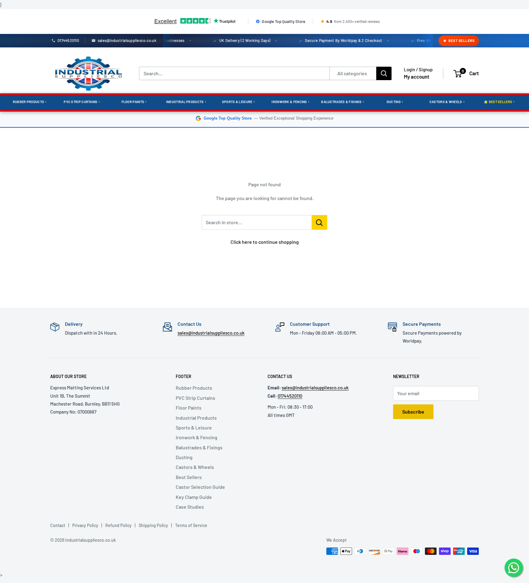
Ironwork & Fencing (291, 102)
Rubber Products (30, 102)
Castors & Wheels (447, 102)
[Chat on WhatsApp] (514, 568)
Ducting (395, 102)
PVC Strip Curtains (82, 102)
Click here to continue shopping (265, 242)
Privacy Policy (85, 525)
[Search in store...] (319, 222)
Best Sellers (461, 40)
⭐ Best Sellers (499, 102)
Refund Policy (118, 525)
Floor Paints (134, 102)
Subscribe (413, 411)
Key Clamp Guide (194, 497)
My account (416, 76)
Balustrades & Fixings (342, 102)
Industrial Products (186, 102)
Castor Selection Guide (200, 487)
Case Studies (190, 507)
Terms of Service (191, 525)
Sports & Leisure (238, 102)
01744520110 (290, 396)
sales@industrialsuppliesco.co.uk (211, 333)
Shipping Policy (153, 525)
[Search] (384, 73)
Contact (57, 525)
